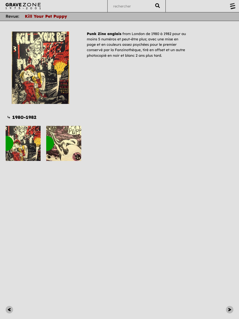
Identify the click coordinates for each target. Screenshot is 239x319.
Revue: (12, 16)
